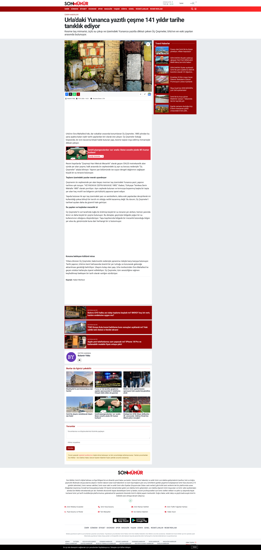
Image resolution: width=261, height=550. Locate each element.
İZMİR (67, 9)
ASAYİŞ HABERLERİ (86, 543)
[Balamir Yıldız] (71, 357)
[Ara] (192, 9)
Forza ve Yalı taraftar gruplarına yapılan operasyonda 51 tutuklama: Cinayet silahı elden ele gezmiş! (108, 391)
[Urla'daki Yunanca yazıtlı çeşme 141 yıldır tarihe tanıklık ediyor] (108, 66)
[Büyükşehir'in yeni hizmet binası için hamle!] (79, 379)
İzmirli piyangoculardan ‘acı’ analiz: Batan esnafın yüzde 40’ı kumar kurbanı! (108, 416)
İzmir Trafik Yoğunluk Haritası (177, 507)
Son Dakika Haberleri (141, 512)
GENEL (131, 9)
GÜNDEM (74, 9)
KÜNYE (67, 541)
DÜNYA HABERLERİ (71, 543)
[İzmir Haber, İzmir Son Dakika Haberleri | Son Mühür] (76, 3)
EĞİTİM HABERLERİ (125, 543)
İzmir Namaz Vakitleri (141, 507)
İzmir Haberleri (72, 15)
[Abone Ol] (149, 94)
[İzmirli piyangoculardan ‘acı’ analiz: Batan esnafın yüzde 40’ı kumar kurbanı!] (108, 404)
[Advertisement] (108, 116)
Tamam (195, 547)
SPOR (100, 9)
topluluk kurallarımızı (86, 455)
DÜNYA (124, 9)
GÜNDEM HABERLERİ (106, 541)
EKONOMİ (92, 9)
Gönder (70, 448)
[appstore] (121, 520)
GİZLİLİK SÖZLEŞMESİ (89, 541)
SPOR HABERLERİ (154, 541)
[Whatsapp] (130, 500)
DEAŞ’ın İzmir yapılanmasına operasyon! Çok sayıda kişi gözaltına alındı (136, 391)
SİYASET (83, 9)
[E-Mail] (79, 360)
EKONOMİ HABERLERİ (138, 541)
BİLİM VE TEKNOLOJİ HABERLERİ (106, 543)
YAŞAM (117, 9)
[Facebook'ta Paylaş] (66, 94)
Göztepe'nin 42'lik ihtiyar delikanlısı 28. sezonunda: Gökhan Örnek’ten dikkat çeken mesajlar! (136, 416)
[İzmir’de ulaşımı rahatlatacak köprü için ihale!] (79, 404)
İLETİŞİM (76, 541)
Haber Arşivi (171, 512)
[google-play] (140, 520)
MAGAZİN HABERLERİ (169, 541)
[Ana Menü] (195, 9)
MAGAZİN (108, 9)
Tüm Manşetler (105, 512)
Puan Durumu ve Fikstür (75, 512)
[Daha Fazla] (78, 94)
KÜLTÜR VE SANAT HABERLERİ (144, 543)
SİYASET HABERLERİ (122, 541)
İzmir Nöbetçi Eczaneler (75, 507)
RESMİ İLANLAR (142, 9)
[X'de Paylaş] (70, 94)
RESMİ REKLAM (156, 9)
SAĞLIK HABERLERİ (163, 543)
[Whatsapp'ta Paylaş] (74, 94)
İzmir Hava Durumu (107, 507)
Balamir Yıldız (71, 98)
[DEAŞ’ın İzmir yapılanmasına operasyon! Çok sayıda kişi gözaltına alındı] (136, 379)
